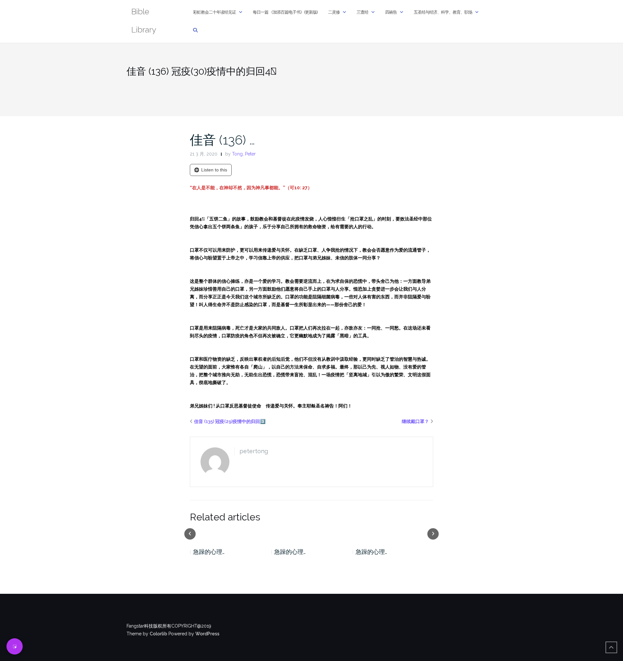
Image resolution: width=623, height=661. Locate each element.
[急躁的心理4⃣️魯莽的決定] (313, 533)
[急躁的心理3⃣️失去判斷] (395, 533)
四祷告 (391, 12)
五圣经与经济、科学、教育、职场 (443, 12)
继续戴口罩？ (415, 421)
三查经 (362, 12)
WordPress (207, 633)
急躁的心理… (210, 551)
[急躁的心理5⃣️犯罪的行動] (232, 533)
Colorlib (158, 633)
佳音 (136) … (222, 139)
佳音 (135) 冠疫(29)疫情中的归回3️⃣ (229, 421)
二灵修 (334, 12)
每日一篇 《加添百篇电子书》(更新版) (285, 12)
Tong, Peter (244, 153)
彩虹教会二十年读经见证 (214, 12)
